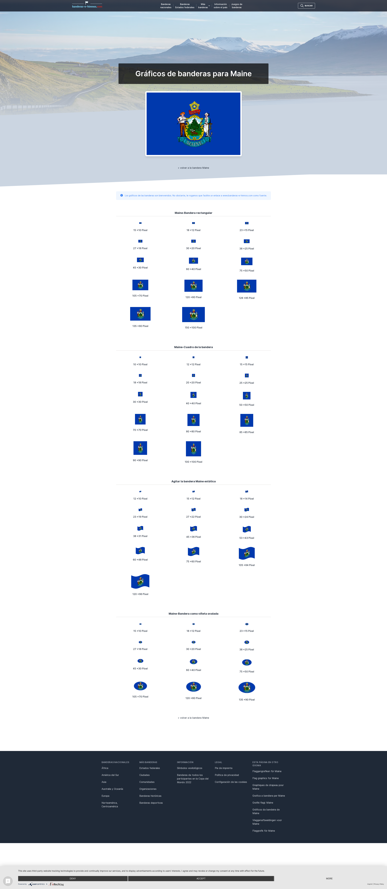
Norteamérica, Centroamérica (110, 804)
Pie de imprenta (223, 768)
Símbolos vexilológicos (189, 768)
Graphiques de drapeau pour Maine (268, 787)
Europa (105, 795)
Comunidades (146, 781)
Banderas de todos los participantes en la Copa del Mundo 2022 (192, 778)
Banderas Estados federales (184, 6)
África (105, 768)
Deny (73, 878)
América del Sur (110, 774)
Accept (201, 878)
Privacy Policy (379, 884)
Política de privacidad (227, 774)
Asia (104, 781)
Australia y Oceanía (112, 788)
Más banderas (203, 6)
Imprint (369, 884)
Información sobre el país (220, 6)
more (329, 878)
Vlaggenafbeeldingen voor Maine (267, 822)
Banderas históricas (150, 795)
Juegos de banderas (236, 6)
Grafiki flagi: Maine (262, 802)
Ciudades (144, 774)
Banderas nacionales (165, 6)
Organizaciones (147, 788)
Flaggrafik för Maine (263, 830)
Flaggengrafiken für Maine (266, 771)
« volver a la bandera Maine (193, 167)
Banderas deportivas (151, 802)
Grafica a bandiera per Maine (268, 795)
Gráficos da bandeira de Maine (266, 811)
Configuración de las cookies (231, 781)
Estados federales (149, 768)
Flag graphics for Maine (265, 778)
